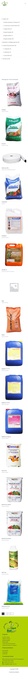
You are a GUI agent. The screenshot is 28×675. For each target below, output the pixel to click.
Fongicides (7, 49)
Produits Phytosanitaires (9, 45)
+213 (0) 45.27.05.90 (9, 660)
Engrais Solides (8, 35)
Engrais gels (5, 642)
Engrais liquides (6, 640)
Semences (6, 58)
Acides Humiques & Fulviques (12, 22)
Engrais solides (6, 637)
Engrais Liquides (8, 32)
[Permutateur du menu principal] (25, 3)
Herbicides (7, 52)
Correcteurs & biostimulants (11, 25)
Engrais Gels (8, 29)
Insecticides (8, 55)
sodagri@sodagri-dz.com (10, 664)
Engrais (5, 19)
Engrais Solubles (9, 39)
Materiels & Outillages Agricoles (11, 42)
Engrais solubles (6, 638)
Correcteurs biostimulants (8, 643)
